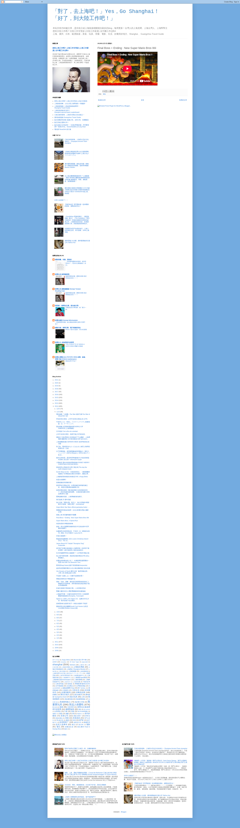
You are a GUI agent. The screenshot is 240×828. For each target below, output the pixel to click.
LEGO (54, 662)
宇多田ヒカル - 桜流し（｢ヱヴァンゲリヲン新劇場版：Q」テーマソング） (73, 422)
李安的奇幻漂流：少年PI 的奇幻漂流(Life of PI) (71, 419)
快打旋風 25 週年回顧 (63, 499)
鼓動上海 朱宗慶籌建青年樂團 (66, 515)
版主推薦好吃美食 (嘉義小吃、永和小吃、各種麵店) (71, 120)
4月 (57, 629)
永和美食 (57, 711)
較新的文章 (102, 100)
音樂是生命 (69, 727)
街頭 (74, 720)
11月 (58, 412)
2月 (57, 635)
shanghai (57, 664)
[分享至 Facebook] (111, 91)
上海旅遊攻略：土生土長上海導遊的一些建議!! (69, 103)
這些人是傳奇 (61, 724)
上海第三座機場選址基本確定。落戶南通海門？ (80, 797)
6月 (57, 623)
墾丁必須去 (81, 688)
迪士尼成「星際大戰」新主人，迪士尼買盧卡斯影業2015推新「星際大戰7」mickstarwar (72, 503)
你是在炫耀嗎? (61, 480)
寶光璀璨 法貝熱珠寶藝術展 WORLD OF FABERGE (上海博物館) (69, 427)
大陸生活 (75, 690)
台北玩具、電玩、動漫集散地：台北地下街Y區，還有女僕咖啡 (85, 785)
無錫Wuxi (79, 713)
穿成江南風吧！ (61, 536)
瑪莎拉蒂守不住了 (71, 361)
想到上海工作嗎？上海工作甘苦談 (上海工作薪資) (70, 101)
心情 (83, 697)
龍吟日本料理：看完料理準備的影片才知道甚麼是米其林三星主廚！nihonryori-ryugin (72, 458)
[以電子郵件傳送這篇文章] (103, 91)
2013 (57, 403)
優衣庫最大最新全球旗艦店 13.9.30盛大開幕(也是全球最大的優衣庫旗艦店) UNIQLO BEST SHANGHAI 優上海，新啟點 (77, 190)
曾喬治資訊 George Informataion (66, 320)
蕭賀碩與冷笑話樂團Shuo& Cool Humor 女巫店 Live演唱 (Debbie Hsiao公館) (72, 607)
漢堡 (60, 713)
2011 (57, 642)
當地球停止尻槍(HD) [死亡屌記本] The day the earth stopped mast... (71, 468)
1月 (57, 638)
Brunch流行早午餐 (80, 660)
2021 (57, 380)
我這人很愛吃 (76, 704)
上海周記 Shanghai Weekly (76, 669)
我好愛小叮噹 (79, 702)
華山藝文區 (60, 720)
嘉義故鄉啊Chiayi (68, 688)
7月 (57, 620)
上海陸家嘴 (78, 680)
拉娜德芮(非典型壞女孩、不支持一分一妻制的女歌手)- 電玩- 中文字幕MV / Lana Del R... (73, 532)
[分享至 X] (108, 91)
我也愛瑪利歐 (80, 699)
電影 (88, 724)
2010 (57, 645)
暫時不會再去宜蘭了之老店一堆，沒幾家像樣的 (80, 748)
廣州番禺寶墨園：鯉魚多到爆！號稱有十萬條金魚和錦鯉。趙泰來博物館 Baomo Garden (77, 165)
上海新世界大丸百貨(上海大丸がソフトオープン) (67, 673)
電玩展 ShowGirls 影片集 (62, 129)
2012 (57, 406)
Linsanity (63, 662)
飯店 (65, 729)
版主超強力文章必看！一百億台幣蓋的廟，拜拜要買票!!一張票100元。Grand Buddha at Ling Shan (71, 126)
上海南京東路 (66, 667)
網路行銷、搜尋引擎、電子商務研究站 (68, 328)
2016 (57, 394)
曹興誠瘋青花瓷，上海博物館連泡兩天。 (69, 496)
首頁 (142, 100)
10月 (58, 612)
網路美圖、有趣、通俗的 (63, 259)
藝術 (67, 720)
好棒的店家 (80, 692)
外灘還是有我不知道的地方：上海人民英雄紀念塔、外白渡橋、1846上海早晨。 (77, 230)
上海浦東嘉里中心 (78, 675)
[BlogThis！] (106, 91)
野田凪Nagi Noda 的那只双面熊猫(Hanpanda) (71, 565)
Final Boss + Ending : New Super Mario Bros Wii (72, 518)
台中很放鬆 (59, 686)
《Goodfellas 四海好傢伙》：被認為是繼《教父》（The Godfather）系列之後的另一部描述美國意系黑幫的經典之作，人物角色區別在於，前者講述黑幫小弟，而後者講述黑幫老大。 (77, 220)
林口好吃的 (87, 709)
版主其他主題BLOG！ (61, 122)
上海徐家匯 (72, 671)
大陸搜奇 (65, 690)
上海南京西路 (78, 667)
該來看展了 (64, 722)
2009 (57, 648)
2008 (57, 650)
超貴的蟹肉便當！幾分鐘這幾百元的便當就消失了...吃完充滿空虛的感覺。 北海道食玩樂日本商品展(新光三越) (73, 492)
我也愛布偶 (68, 699)
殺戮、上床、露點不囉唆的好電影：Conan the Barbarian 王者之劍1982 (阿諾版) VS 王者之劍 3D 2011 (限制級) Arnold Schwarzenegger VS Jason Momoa (91, 773)
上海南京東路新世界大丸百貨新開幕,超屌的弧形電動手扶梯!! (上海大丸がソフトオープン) (77, 153)
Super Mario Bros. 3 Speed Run (67, 521)
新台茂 (54, 707)
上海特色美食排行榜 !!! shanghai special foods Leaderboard (66, 111)
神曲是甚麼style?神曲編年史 (65, 579)
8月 (57, 618)
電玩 (104, 94)
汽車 (65, 711)
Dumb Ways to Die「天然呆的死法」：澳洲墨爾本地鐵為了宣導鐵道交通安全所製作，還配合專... (73, 473)
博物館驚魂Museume (82, 684)
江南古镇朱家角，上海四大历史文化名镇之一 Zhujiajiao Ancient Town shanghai (77, 141)
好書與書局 (66, 692)
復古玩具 (73, 697)
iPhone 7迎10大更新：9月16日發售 (76, 329)
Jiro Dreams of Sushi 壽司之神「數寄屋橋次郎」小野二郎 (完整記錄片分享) (72, 572)
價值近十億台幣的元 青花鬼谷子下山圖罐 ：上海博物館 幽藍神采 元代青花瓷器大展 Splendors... (73, 438)
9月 (57, 615)
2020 (57, 383)
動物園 (70, 684)
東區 (79, 709)
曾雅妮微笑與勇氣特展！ (64, 482)
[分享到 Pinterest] (113, 91)
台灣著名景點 (80, 686)
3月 (57, 632)
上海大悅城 (61, 671)
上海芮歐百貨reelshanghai (61, 680)
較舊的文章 (183, 100)
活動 (72, 711)
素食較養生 (59, 718)
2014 (57, 400)
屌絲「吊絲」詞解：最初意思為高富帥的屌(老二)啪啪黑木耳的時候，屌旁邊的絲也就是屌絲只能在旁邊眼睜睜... (73, 583)
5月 (57, 626)
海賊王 (54, 713)
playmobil (85, 662)
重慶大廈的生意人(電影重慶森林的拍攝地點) (71, 591)
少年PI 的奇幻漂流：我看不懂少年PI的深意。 (71, 434)
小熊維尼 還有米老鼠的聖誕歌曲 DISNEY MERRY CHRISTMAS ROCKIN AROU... (73, 463)
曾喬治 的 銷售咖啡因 (62, 274)
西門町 (81, 720)
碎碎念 (87, 716)
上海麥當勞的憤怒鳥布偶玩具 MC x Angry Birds (72, 477)
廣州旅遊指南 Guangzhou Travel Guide (67, 117)
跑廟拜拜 (87, 722)
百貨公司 (64, 716)
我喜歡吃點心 (65, 702)
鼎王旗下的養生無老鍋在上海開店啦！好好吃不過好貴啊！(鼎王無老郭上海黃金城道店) (72, 549)
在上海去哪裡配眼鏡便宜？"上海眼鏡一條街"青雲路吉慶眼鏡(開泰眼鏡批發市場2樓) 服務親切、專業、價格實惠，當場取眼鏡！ (77, 178)
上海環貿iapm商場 (80, 677)
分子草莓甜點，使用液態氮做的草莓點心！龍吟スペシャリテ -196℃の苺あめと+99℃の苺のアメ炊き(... (73, 453)
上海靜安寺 (67, 682)
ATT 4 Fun (55, 660)
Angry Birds (66, 660)
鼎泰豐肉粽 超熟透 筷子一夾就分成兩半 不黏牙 (71, 603)
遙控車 (81, 724)
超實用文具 (77, 722)
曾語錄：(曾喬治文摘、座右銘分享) (67, 305)
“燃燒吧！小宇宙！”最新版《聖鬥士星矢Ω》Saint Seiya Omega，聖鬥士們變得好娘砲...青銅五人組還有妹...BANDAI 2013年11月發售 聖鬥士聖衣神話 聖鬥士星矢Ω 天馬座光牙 (160, 762)
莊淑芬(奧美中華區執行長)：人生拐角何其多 (71, 588)
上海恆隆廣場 (84, 671)
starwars (72, 665)
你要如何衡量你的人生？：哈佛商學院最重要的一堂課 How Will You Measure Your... (72, 561)
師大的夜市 (78, 694)
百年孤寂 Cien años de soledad (67, 431)
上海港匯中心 (66, 677)
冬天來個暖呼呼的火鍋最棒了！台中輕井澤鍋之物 (72, 553)
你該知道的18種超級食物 (64, 523)
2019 (57, 386)
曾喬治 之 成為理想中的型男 (64, 342)
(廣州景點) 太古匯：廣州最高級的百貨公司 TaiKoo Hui (152, 795)
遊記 (73, 724)
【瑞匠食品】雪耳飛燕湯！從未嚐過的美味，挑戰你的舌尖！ (77, 205)
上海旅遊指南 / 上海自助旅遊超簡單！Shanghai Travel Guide (67, 107)
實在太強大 (64, 694)
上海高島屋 (76, 682)
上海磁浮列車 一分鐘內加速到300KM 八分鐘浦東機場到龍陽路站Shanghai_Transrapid (72, 595)
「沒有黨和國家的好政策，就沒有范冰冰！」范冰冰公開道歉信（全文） (76, 263)
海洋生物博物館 (83, 711)
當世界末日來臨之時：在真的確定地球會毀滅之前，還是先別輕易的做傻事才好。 (72, 486)
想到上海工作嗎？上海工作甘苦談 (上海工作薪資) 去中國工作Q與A (87, 760)
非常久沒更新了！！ (61, 200)
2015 (57, 397)
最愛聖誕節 (70, 709)
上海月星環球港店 (64, 675)
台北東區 (70, 686)
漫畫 (67, 713)
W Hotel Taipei (74, 662)
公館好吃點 (60, 684)
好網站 (54, 694)
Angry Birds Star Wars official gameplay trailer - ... (73, 507)
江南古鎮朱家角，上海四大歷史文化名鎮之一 (69, 115)
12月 (58, 409)
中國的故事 (86, 682)
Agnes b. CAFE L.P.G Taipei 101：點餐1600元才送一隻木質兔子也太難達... (72, 599)
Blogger (123, 812)
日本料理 (71, 707)
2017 (57, 392)
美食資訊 (76, 718)
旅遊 (61, 707)
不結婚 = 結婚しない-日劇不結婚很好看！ (70, 576)
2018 (57, 389)
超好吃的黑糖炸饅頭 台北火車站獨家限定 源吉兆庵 (73, 568)
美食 (67, 718)
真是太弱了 (78, 716)
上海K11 (81, 665)
